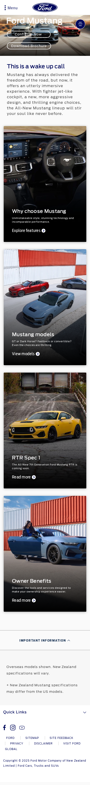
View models (23, 354)
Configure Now (28, 34)
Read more (21, 600)
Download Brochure (29, 46)
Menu (13, 8)
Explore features (26, 231)
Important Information (42, 640)
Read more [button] (21, 477)
